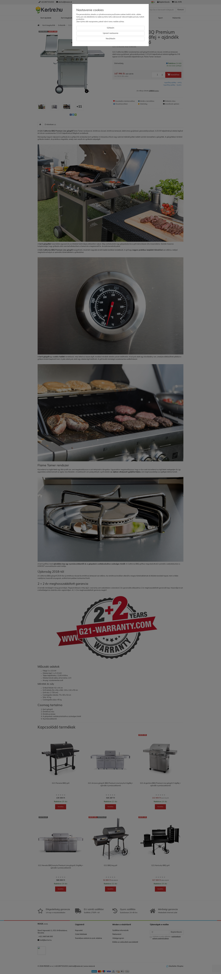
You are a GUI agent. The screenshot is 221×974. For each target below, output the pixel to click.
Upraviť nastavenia (110, 33)
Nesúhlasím (110, 39)
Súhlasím (110, 28)
